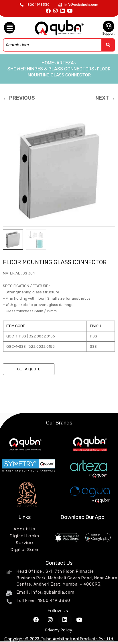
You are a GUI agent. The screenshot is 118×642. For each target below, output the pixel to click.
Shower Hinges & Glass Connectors (50, 69)
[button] (9, 28)
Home (48, 63)
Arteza (65, 63)
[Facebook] (48, 10)
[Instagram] (55, 10)
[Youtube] (69, 10)
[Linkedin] (62, 10)
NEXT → (105, 98)
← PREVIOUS (19, 98)
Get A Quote (28, 369)
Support (108, 33)
